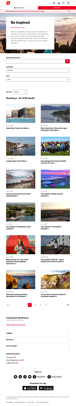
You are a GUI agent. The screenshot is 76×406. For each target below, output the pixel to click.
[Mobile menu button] (68, 3)
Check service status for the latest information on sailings (29, 11)
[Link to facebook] (15, 377)
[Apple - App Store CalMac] (29, 388)
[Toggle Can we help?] (68, 346)
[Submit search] (67, 61)
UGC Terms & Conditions (42, 402)
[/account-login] (59, 2)
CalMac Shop (11, 363)
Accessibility (9, 402)
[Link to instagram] (25, 377)
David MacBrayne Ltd (14, 360)
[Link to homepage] (8, 3)
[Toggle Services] (68, 339)
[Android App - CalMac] (46, 388)
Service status (20, 7)
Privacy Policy (30, 402)
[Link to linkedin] (20, 377)
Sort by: (9, 92)
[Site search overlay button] (64, 3)
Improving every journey (15, 325)
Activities (9, 67)
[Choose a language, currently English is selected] (54, 2)
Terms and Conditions (19, 402)
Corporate (10, 357)
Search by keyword (13, 58)
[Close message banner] (69, 11)
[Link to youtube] (29, 377)
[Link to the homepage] (38, 319)
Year (7, 76)
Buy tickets (57, 7)
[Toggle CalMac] (68, 333)
